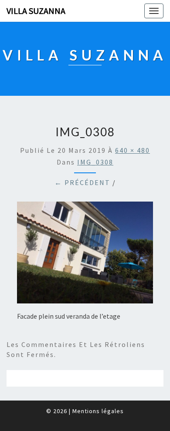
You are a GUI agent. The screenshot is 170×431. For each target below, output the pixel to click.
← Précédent (82, 182)
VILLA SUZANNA (36, 10)
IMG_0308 (95, 162)
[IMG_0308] (85, 255)
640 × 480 (132, 150)
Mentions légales (98, 411)
